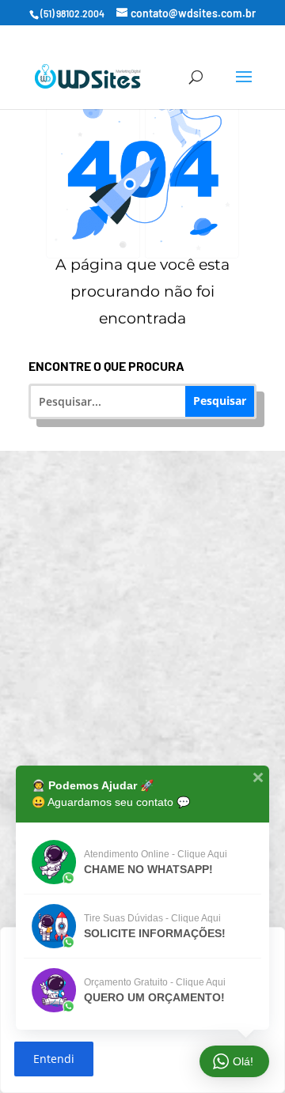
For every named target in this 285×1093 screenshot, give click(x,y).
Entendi (53, 1058)
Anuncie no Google (153, 683)
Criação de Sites (153, 505)
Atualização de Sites (153, 565)
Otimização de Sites (153, 624)
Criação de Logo (152, 743)
